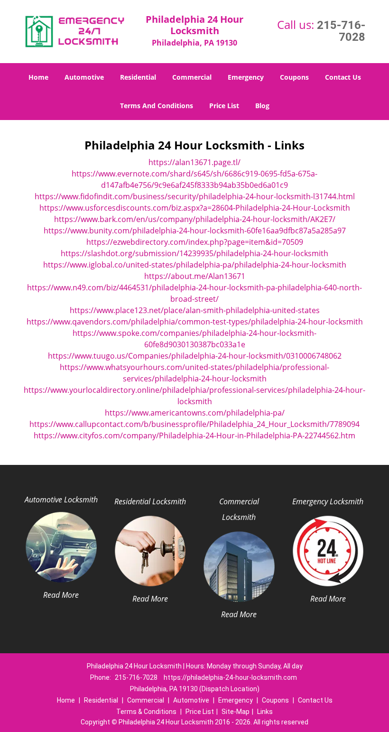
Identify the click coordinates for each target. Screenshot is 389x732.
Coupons (294, 77)
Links (265, 711)
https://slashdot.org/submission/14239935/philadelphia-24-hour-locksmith (194, 253)
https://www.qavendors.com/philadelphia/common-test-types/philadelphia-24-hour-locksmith (195, 321)
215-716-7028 (341, 31)
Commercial (192, 77)
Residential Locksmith (150, 501)
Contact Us (343, 77)
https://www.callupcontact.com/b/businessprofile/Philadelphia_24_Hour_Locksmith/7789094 (194, 424)
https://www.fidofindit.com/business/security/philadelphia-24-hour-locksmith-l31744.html (195, 196)
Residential (138, 77)
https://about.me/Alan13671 (194, 276)
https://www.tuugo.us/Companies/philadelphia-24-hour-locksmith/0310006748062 (195, 356)
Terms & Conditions (146, 711)
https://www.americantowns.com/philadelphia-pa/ (195, 413)
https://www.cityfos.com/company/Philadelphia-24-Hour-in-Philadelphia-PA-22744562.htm (194, 435)
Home (38, 77)
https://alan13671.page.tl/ (194, 162)
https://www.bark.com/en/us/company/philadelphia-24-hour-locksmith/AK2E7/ (194, 219)
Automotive (84, 77)
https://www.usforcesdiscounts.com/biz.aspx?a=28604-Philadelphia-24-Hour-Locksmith (194, 208)
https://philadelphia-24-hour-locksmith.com (230, 677)
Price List (224, 105)
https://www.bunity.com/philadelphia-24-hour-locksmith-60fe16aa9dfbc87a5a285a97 (195, 230)
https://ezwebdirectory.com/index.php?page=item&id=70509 (194, 242)
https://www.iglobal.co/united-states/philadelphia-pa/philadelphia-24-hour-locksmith (194, 264)
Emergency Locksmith (327, 501)
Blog (262, 105)
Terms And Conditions (156, 105)
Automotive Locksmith (61, 499)
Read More (61, 595)
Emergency (246, 77)
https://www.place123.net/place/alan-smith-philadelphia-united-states (195, 310)
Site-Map (236, 711)
